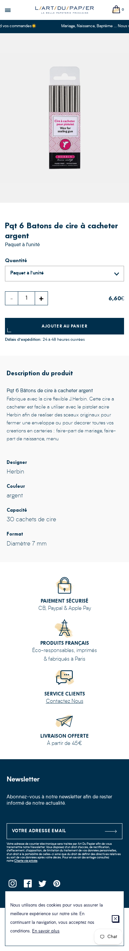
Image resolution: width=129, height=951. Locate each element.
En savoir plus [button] (46, 931)
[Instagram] (12, 885)
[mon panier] (116, 9)
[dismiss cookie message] (115, 918)
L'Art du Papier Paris (64, 10)
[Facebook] (27, 885)
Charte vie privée (25, 860)
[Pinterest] (57, 885)
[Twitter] (42, 885)
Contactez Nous (64, 701)
